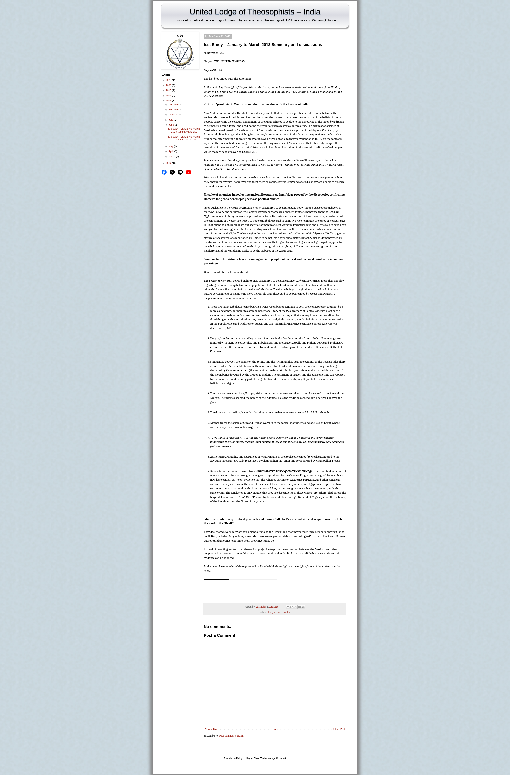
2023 (169, 85)
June (172, 124)
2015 (169, 90)
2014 (169, 95)
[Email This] (288, 607)
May (171, 146)
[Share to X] (296, 607)
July (171, 119)
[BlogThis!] (292, 607)
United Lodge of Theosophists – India (255, 11)
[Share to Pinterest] (303, 607)
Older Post (339, 729)
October (173, 114)
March (172, 156)
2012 (169, 163)
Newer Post (211, 729)
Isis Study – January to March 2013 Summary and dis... (184, 130)
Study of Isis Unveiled (279, 612)
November (174, 109)
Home (275, 729)
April (171, 151)
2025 (169, 80)
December (174, 104)
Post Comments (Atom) (232, 735)
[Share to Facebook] (299, 607)
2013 (169, 100)
